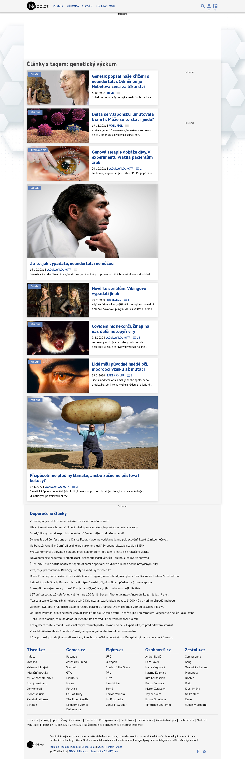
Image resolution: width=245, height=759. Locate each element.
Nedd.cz (202, 720)
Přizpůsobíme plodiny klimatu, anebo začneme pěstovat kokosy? (84, 477)
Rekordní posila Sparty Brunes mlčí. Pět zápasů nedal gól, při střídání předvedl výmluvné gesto (91, 582)
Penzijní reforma (37, 699)
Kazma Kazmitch (156, 672)
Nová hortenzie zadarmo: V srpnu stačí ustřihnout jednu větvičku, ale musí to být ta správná (89, 558)
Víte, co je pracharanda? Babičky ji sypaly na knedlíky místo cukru (71, 570)
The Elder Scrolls (77, 699)
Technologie (106, 6)
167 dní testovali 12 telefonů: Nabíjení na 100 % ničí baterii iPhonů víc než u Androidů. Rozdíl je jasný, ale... (99, 594)
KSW (109, 678)
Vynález (32, 704)
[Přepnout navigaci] (209, 6)
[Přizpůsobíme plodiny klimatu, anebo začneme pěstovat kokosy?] (92, 433)
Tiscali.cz (36, 650)
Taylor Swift (153, 694)
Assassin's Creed (76, 662)
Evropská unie (35, 694)
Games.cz (75, 650)
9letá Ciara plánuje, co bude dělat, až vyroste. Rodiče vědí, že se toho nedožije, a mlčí (84, 619)
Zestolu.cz (195, 650)
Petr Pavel (152, 662)
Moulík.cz (33, 725)
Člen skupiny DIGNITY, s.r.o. (104, 751)
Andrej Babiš (153, 656)
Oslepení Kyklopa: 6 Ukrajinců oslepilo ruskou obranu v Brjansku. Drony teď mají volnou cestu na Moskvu (97, 606)
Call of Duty (74, 694)
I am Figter (113, 683)
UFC (108, 656)
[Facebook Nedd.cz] (197, 751)
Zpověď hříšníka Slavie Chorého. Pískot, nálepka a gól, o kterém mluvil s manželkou (83, 631)
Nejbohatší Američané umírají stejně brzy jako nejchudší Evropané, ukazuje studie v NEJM (87, 545)
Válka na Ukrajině (37, 667)
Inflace (31, 656)
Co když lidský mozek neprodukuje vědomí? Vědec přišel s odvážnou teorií (77, 533)
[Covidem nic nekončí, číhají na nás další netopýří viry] (58, 337)
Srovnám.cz (112, 725)
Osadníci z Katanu (196, 667)
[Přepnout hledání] (203, 6)
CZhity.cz (76, 725)
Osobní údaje (89, 746)
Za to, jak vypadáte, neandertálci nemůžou (72, 263)
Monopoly (191, 672)
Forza (70, 683)
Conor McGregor (116, 704)
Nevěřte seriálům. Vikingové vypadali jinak (119, 290)
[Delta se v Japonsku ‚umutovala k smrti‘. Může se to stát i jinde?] (58, 125)
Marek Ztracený (155, 688)
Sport (55, 720)
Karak (188, 699)
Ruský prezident (37, 683)
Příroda (72, 6)
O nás (119, 746)
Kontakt (110, 746)
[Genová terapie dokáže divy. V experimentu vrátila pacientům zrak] (58, 163)
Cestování (75, 720)
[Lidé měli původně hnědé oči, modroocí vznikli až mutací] (58, 375)
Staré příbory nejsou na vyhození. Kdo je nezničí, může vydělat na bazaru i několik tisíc (85, 588)
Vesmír (58, 6)
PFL (108, 672)
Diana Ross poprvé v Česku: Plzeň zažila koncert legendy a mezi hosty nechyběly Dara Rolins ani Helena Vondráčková (105, 576)
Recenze (71, 656)
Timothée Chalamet (158, 704)
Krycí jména (192, 688)
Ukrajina (32, 662)
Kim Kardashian (155, 678)
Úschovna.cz (186, 720)
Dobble (189, 678)
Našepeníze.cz (93, 725)
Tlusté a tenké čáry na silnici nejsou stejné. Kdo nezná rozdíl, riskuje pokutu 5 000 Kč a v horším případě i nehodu (102, 600)
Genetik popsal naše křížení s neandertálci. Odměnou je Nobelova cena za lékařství (120, 81)
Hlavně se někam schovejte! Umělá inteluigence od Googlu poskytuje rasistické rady (84, 527)
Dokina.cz (61, 725)
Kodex (101, 746)
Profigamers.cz (108, 720)
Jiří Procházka (114, 699)
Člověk (87, 6)
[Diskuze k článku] (118, 93)
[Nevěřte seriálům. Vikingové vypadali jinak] (58, 300)
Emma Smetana (155, 699)
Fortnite (71, 688)
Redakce (65, 746)
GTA (69, 672)
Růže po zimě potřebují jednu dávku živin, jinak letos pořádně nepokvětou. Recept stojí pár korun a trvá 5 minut (101, 637)
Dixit (188, 683)
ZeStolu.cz (127, 720)
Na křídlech (192, 694)
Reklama (54, 746)
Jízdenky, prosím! (196, 704)
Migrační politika (37, 672)
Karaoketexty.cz (165, 720)
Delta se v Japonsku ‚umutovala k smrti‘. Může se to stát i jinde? (123, 116)
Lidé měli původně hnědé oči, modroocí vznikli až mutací (120, 366)
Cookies (75, 746)
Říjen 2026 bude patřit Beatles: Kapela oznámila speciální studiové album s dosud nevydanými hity (94, 564)
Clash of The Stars (118, 667)
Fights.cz (114, 650)
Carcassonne (193, 656)
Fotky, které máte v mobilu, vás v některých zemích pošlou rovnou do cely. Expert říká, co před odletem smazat (101, 625)
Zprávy (45, 720)
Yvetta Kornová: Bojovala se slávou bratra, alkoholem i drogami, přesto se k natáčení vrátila (89, 551)
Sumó (109, 688)
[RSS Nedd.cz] (204, 751)
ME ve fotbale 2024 (40, 678)
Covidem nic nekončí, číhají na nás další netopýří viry (120, 328)
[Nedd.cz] (37, 6)
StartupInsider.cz (132, 725)
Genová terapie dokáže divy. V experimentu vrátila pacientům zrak (122, 157)
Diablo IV (72, 678)
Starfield (71, 667)
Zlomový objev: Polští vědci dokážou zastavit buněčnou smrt (69, 521)
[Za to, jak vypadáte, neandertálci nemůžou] (92, 221)
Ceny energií (34, 688)
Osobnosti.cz (158, 650)
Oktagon (111, 662)
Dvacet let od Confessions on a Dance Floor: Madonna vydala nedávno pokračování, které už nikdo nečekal (98, 539)
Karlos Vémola (115, 694)
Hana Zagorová (155, 667)
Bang (188, 662)
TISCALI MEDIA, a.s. (78, 751)
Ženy (64, 720)
